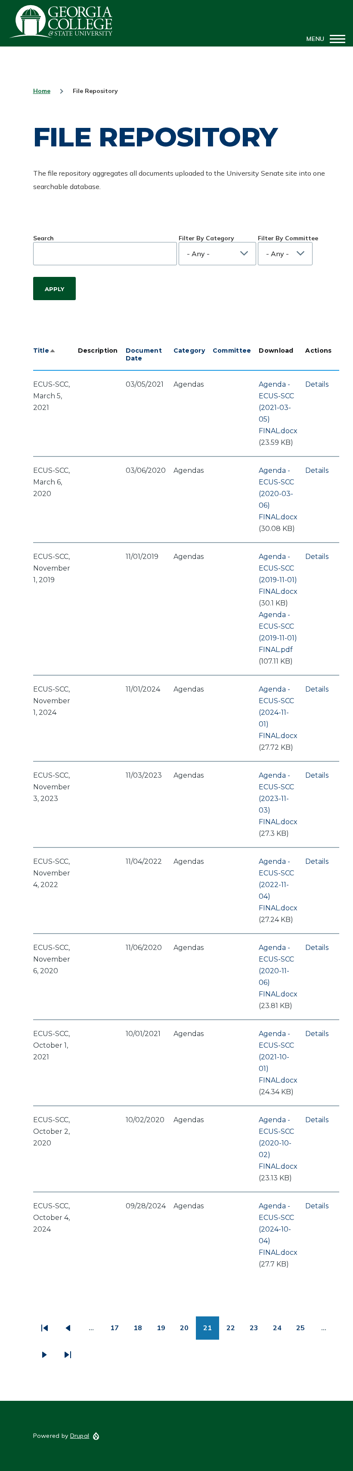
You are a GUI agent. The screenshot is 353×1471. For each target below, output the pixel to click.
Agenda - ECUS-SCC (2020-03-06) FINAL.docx (278, 493)
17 (118, 1330)
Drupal (80, 1436)
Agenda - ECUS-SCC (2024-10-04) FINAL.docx (278, 1229)
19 (165, 1330)
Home (41, 91)
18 (141, 1330)
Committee (232, 350)
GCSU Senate (61, 21)
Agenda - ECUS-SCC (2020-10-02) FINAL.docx (278, 1143)
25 (304, 1330)
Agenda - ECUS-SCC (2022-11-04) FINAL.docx (278, 884)
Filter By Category (206, 238)
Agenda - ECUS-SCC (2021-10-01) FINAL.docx (278, 1057)
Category (189, 350)
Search (43, 238)
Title (44, 350)
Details (316, 384)
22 (234, 1330)
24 (281, 1330)
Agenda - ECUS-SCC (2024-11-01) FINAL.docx (278, 712)
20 (188, 1330)
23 (258, 1330)
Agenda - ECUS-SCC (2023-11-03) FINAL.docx (278, 798)
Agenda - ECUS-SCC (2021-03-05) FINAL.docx (278, 407)
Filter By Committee (288, 238)
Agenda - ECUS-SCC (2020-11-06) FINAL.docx (278, 970)
